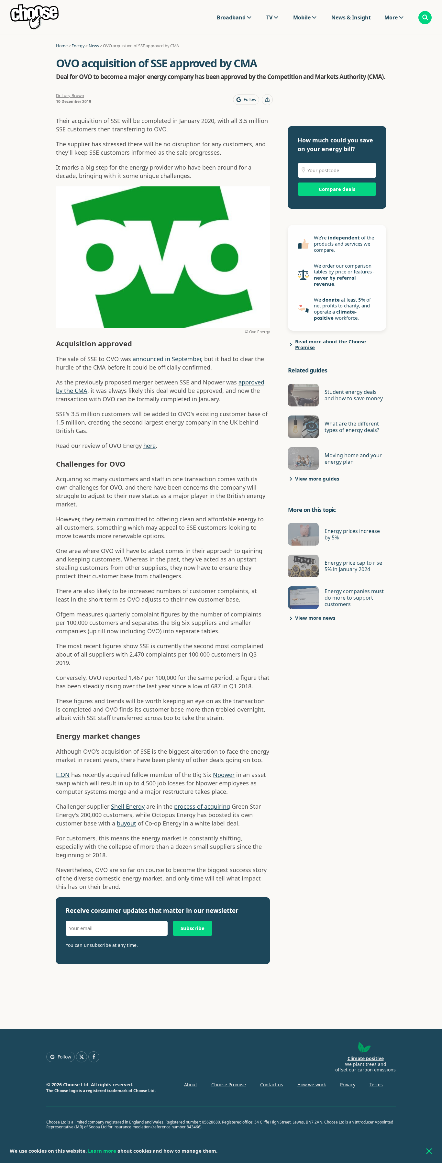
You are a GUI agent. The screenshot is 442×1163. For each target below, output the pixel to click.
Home (62, 46)
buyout (126, 823)
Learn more (102, 1150)
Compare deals (337, 189)
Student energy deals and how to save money (354, 395)
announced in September (167, 359)
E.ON (63, 775)
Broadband (231, 17)
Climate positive (366, 1058)
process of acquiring (202, 806)
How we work (311, 1084)
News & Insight (351, 17)
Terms (376, 1084)
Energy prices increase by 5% (352, 534)
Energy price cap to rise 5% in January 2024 (353, 566)
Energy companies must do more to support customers (354, 598)
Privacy (347, 1084)
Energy (78, 46)
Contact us (271, 1084)
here (149, 445)
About (190, 1084)
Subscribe (192, 928)
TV (269, 17)
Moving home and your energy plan (353, 458)
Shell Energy (128, 806)
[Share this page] (267, 99)
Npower (224, 775)
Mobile (302, 17)
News (94, 46)
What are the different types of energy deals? (352, 427)
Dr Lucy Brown (70, 95)
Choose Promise (228, 1084)
